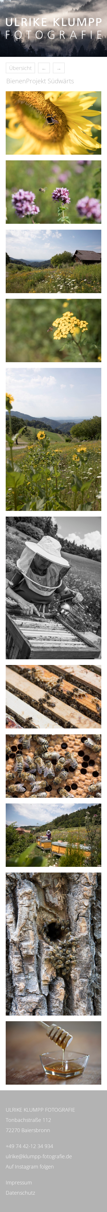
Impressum (19, 1182)
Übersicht (20, 68)
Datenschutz (20, 1192)
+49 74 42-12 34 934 (29, 1146)
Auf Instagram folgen (30, 1166)
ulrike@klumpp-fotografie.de (39, 1156)
